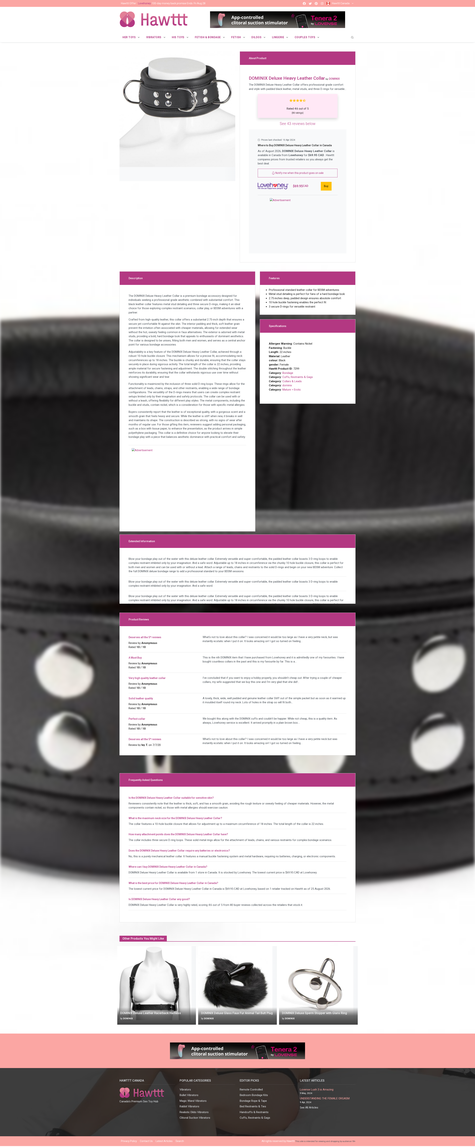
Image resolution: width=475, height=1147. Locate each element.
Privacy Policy (129, 1141)
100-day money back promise (163, 3)
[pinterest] (316, 3)
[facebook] (304, 3)
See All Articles (309, 1107)
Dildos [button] (256, 37)
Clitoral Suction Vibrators (195, 1117)
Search (180, 1141)
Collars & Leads (292, 381)
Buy (326, 186)
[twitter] (310, 3)
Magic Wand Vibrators (193, 1101)
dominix (287, 385)
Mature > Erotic (291, 389)
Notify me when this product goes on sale (299, 172)
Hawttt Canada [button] (340, 3)
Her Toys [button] (129, 37)
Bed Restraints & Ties (253, 1106)
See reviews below (297, 123)
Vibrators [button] (154, 37)
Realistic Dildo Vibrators (194, 1112)
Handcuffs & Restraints (254, 1112)
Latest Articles (164, 1141)
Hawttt (291, 1141)
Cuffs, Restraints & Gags (297, 377)
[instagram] (322, 3)
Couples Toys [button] (305, 37)
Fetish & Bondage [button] (208, 37)
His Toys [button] (178, 37)
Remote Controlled (251, 1089)
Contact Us (146, 1141)
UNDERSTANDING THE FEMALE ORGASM (325, 1098)
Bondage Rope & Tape (253, 1101)
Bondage (287, 373)
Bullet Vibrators (189, 1095)
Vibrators (185, 1089)
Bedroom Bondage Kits (254, 1095)
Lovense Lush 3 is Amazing (316, 1089)
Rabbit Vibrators (189, 1106)
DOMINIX (128, 1018)
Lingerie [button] (278, 37)
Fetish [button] (236, 37)
